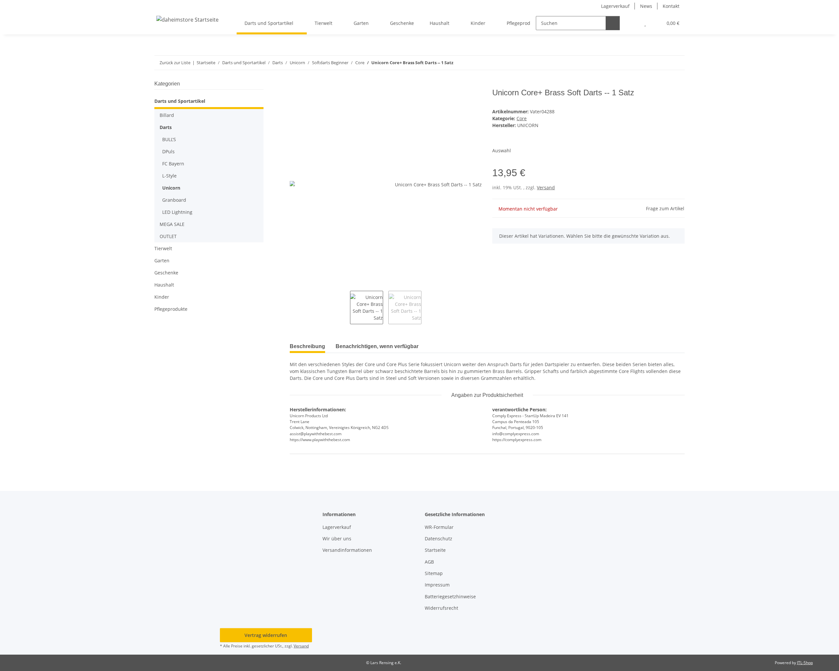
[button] (632, 23)
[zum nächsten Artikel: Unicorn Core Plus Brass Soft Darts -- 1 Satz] (678, 63)
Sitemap (434, 573)
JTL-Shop (805, 662)
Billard (167, 115)
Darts (166, 127)
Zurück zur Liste (175, 62)
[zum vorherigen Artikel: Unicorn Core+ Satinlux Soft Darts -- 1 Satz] (663, 63)
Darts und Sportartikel (179, 101)
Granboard (174, 200)
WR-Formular (439, 527)
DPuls (168, 151)
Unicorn (171, 188)
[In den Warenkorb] (295, 84)
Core (522, 118)
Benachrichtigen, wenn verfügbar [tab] (377, 346)
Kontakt (671, 6)
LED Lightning (177, 212)
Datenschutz (438, 538)
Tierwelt (163, 248)
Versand (546, 187)
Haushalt (164, 285)
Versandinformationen (347, 550)
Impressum (437, 585)
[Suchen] (613, 23)
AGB (429, 562)
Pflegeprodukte (170, 309)
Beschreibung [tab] (307, 346)
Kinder (161, 297)
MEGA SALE (172, 224)
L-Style (169, 176)
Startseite (435, 550)
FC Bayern (173, 163)
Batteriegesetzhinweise (450, 596)
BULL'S (169, 139)
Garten (161, 260)
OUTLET (168, 236)
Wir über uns (336, 538)
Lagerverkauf (615, 6)
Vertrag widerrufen (265, 635)
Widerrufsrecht (441, 608)
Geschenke (166, 273)
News (646, 6)
